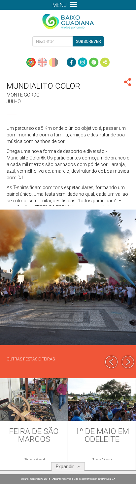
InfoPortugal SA (106, 478)
